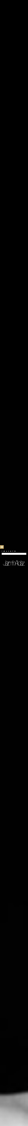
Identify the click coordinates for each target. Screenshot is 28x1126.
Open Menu (2, 547)
